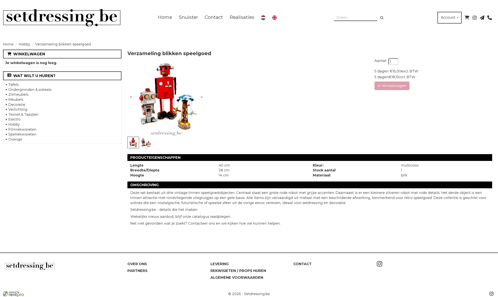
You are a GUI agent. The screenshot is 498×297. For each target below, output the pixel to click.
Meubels (15, 99)
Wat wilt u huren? (34, 76)
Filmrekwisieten (22, 129)
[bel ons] (489, 17)
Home (165, 17)
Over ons (137, 264)
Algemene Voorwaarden (236, 277)
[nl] (263, 17)
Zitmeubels (18, 94)
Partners (137, 271)
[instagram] (474, 17)
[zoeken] (382, 17)
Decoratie (16, 104)
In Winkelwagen (392, 86)
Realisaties (242, 17)
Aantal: (380, 61)
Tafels (13, 84)
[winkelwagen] (467, 17)
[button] (131, 97)
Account (448, 17)
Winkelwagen (29, 54)
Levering (219, 264)
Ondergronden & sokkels (30, 90)
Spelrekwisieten (22, 134)
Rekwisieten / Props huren (238, 271)
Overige (15, 139)
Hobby (24, 44)
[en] (274, 17)
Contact (214, 17)
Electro (14, 119)
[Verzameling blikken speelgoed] (166, 97)
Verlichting (17, 109)
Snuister (188, 17)
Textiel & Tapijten (23, 114)
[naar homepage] (74, 17)
